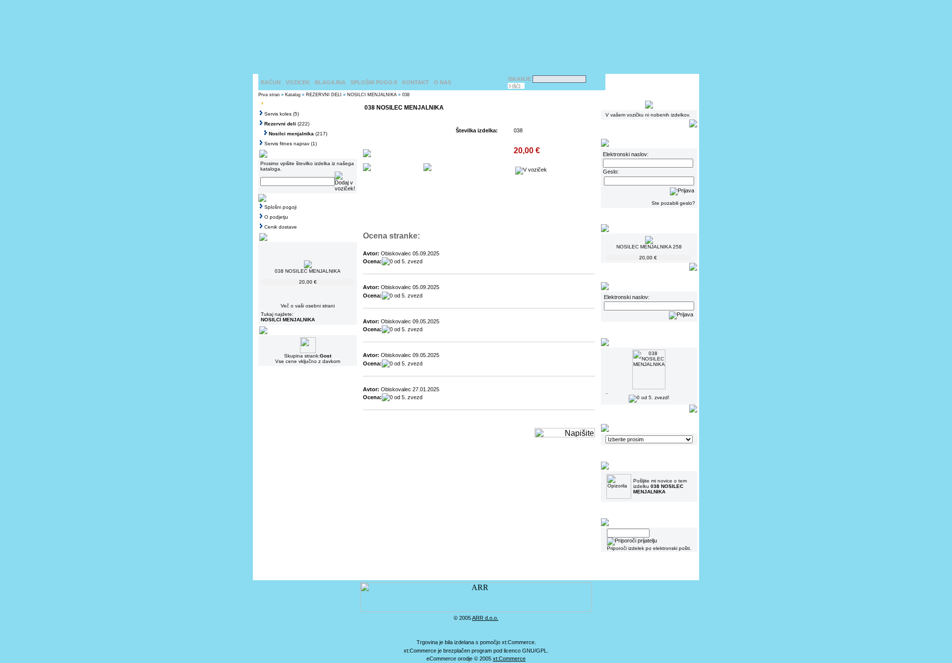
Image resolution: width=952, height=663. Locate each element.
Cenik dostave (280, 227)
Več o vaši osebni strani (308, 305)
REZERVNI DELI (324, 94)
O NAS (442, 82)
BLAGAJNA (330, 82)
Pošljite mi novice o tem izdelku (660, 486)
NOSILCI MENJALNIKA (372, 94)
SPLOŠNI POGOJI (374, 82)
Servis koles (278, 114)
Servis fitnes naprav (286, 143)
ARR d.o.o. (485, 618)
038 (406, 94)
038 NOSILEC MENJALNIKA (308, 271)
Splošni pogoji (280, 207)
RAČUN (271, 82)
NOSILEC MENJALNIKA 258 (649, 246)
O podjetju (276, 217)
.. (606, 392)
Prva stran (269, 94)
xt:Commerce (509, 659)
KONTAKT (415, 82)
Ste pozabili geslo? (673, 203)
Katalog (292, 94)
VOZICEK (298, 82)
